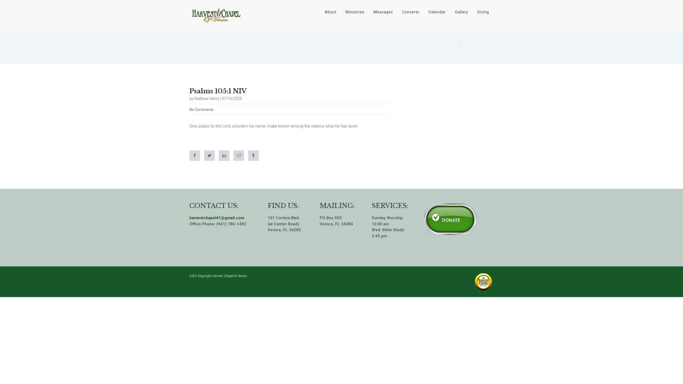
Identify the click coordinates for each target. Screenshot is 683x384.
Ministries (355, 12)
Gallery (461, 12)
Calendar (437, 12)
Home (452, 45)
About (330, 12)
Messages (383, 12)
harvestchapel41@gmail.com (216, 217)
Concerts (410, 12)
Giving (483, 12)
